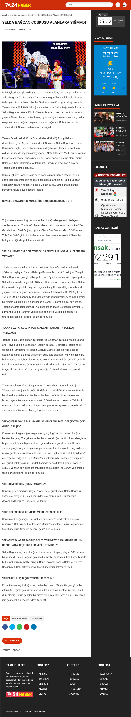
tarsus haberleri (19, 618)
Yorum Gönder (11, 649)
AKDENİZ (43, 674)
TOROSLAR (44, 679)
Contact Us (74, 679)
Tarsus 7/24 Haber (35, 711)
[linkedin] (34, 627)
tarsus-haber (20, 15)
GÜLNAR (104, 684)
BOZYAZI (104, 694)
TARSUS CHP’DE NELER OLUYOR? (121, 144)
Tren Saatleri (75, 689)
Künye (72, 684)
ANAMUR (104, 689)
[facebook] (5, 627)
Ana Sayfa (7, 15)
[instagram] (115, 711)
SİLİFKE (42, 694)
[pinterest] (26, 627)
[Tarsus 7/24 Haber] (18, 6)
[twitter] (12, 627)
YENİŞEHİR (44, 684)
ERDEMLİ (104, 679)
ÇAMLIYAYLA (106, 674)
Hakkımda (74, 674)
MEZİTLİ (43, 689)
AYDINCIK (74, 694)
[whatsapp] (19, 627)
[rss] (123, 711)
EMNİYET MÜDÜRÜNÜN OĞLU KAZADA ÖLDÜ (123, 115)
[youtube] (119, 711)
